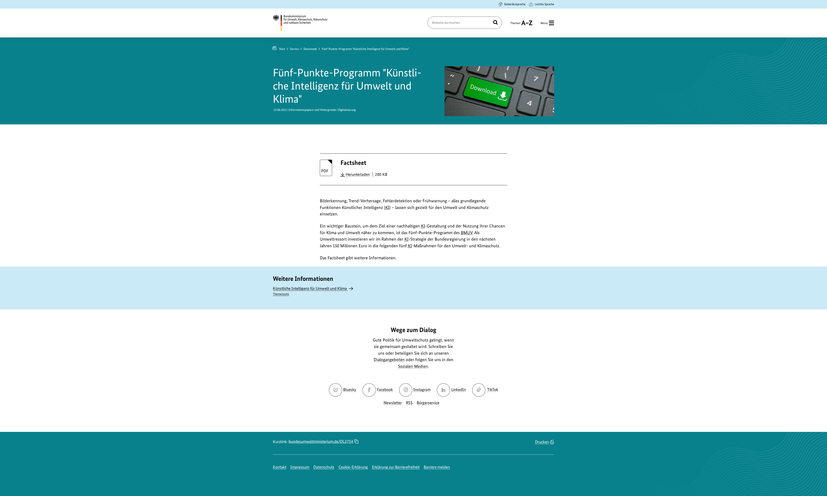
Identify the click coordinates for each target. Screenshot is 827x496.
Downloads (310, 49)
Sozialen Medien (413, 366)
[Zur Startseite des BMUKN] (304, 23)
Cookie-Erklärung (353, 467)
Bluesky (349, 389)
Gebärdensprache (514, 4)
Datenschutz (323, 467)
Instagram (422, 389)
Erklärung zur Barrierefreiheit (396, 467)
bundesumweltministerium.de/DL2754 (321, 441)
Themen (515, 25)
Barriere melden (437, 467)
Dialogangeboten (389, 359)
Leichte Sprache (544, 4)
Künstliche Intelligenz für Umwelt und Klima (310, 291)
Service (294, 49)
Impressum (299, 467)
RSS (409, 402)
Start (282, 49)
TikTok (492, 389)
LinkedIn (458, 389)
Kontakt (279, 467)
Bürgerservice (428, 402)
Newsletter (393, 402)
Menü (544, 23)
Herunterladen (358, 174)
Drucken (542, 441)
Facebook (385, 389)
